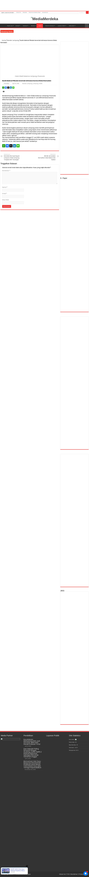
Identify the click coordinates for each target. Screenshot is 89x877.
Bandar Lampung (13, 40)
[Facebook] (73, 13)
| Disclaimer (74, 874)
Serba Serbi (71, 25)
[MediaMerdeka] (44, 18)
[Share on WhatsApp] (3, 88)
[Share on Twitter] (8, 88)
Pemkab (33, 25)
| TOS (67, 874)
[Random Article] (87, 26)
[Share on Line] (13, 88)
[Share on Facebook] (6, 88)
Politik (40, 25)
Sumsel (17, 25)
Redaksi (25, 12)
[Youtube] (77, 13)
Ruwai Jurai (10, 25)
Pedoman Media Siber (34, 12)
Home (3, 40)
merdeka (6, 83)
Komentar (6, 171)
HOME (2, 25)
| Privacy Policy (83, 874)
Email (4, 194)
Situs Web (5, 200)
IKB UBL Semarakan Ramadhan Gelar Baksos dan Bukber (47, 157)
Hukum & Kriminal (49, 25)
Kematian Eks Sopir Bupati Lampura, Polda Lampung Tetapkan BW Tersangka (11, 157)
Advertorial (45, 12)
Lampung (35, 83)
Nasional (25, 25)
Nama (4, 187)
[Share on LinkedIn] (11, 88)
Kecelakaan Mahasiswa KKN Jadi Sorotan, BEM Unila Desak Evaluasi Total (32, 741)
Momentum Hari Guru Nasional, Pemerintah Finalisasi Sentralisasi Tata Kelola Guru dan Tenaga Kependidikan (32, 764)
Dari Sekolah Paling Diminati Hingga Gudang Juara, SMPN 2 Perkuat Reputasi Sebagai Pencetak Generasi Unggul (33, 753)
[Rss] (72, 13)
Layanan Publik (61, 25)
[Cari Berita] (87, 12)
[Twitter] (75, 13)
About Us (18, 12)
